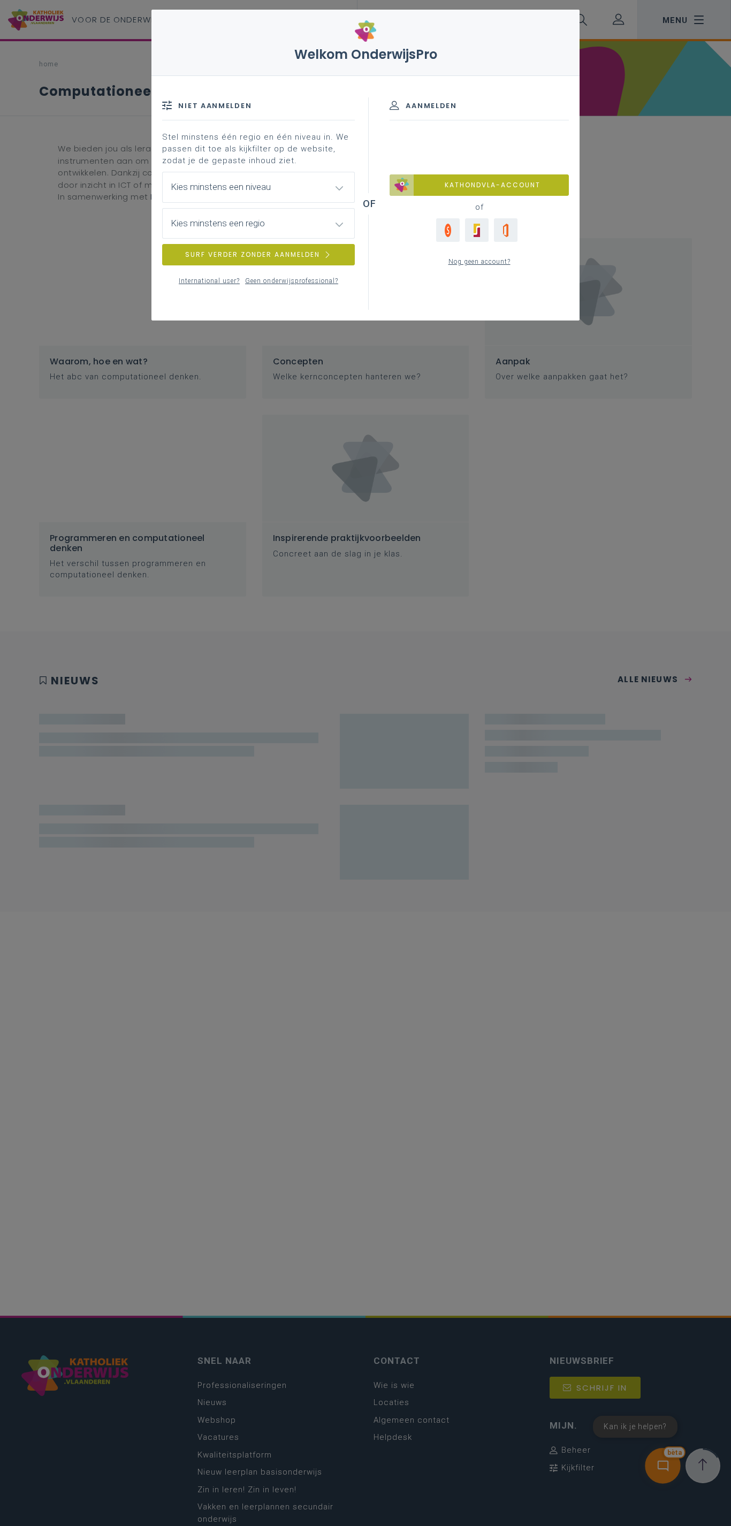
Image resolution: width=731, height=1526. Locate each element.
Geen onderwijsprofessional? (291, 281)
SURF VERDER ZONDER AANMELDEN (252, 254)
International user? (209, 281)
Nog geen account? (479, 261)
